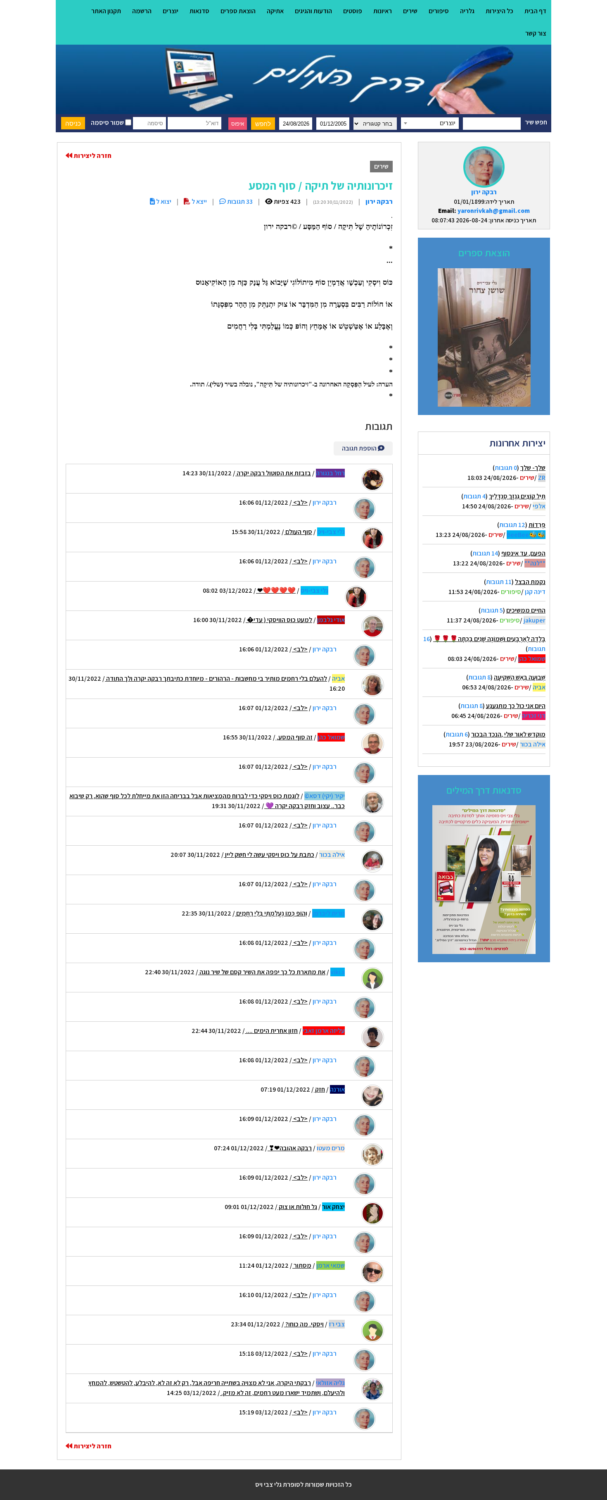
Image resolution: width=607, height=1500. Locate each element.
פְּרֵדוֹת (537, 524)
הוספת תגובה (360, 448)
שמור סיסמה (108, 122)
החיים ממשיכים (525, 610)
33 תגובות (239, 201)
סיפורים (439, 11)
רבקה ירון (484, 192)
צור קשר (535, 33)
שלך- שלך (532, 467)
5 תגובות (492, 610)
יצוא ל (163, 201)
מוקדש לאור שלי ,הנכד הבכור (508, 734)
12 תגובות (512, 524)
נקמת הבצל (530, 581)
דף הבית (535, 11)
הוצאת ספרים (238, 11)
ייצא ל (198, 201)
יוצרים (170, 11)
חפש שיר (536, 122)
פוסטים (352, 11)
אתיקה (275, 11)
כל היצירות (499, 11)
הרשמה (142, 11)
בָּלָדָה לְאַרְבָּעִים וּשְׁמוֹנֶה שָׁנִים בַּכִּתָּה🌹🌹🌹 (489, 638)
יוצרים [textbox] (447, 123)
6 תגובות (457, 734)
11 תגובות (499, 581)
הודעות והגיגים (313, 11)
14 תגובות (485, 553)
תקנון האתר (106, 11)
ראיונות (382, 11)
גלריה (467, 11)
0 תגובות (506, 467)
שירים (410, 11)
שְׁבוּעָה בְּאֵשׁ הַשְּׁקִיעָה (519, 677)
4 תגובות (474, 496)
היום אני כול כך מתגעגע (515, 705)
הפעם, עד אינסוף (523, 553)
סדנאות (199, 11)
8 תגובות (479, 677)
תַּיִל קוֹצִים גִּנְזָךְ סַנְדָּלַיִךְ (517, 496)
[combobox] (430, 123)
